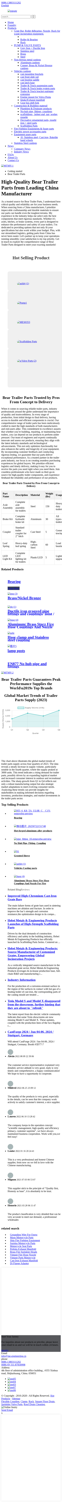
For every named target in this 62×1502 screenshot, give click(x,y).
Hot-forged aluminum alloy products (33, 830)
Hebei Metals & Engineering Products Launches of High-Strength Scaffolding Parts (33, 924)
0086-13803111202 (11, 1361)
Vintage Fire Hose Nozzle (23, 1254)
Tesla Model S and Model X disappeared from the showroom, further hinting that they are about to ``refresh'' (34, 1004)
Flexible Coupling (10, 1401)
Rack (23, 42)
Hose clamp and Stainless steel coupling (28, 638)
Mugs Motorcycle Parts (21, 1237)
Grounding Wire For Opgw (24, 1234)
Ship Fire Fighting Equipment (25, 1240)
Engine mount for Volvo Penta (35, 97)
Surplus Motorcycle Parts (22, 1243)
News (11, 146)
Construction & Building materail (30, 105)
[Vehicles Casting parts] (20, 864)
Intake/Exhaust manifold (32, 100)
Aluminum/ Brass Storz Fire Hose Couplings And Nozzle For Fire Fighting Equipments (31, 883)
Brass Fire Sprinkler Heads (23, 1252)
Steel (22, 56)
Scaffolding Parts (29, 125)
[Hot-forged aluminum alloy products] (30, 826)
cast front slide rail (29, 77)
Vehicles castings (22, 71)
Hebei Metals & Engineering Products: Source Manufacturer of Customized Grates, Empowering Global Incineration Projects (33, 954)
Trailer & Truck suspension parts (36, 85)
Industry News (21, 151)
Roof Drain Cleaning (34, 1404)
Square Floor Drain (45, 1401)
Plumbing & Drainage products (36, 108)
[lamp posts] (12, 646)
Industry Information (22, 980)
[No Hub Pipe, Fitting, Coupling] (33, 839)
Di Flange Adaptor (19, 1263)
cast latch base (27, 82)
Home (11, 22)
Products (12, 28)
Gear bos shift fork (29, 102)
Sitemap (16, 1398)
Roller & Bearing (29, 39)
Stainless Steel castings (25, 143)
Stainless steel (27, 51)
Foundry (12, 25)
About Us (12, 157)
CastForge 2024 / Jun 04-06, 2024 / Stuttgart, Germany (30, 1033)
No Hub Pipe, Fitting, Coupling (30, 843)
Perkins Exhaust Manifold (23, 1249)
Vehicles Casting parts (25, 868)
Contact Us (13, 160)
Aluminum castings (30, 62)
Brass (23, 54)
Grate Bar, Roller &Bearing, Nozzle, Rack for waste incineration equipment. (37, 32)
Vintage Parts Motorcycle (22, 1257)
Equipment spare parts (25, 134)
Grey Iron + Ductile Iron (32, 48)
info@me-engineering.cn (13, 1356)
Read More (13, 588)
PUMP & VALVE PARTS (27, 45)
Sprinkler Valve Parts (11, 1404)
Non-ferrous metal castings (27, 59)
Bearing (14, 581)
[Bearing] (34, 813)
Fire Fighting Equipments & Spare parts (34, 128)
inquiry (4, 1350)
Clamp (24, 1401)
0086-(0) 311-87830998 (13, 1364)
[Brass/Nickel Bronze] (12, 593)
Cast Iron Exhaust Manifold (24, 1260)
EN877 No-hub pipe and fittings (27, 665)
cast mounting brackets (31, 74)
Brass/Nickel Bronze (24, 598)
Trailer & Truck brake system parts (37, 88)
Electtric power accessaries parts (30, 131)
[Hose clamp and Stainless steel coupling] (11, 633)
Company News (22, 148)
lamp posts (16, 651)
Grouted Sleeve (22, 855)
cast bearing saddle (29, 79)
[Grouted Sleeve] (16, 851)
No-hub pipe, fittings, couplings (36, 111)
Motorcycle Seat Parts (21, 1246)
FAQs (11, 154)
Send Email (7, 1410)
